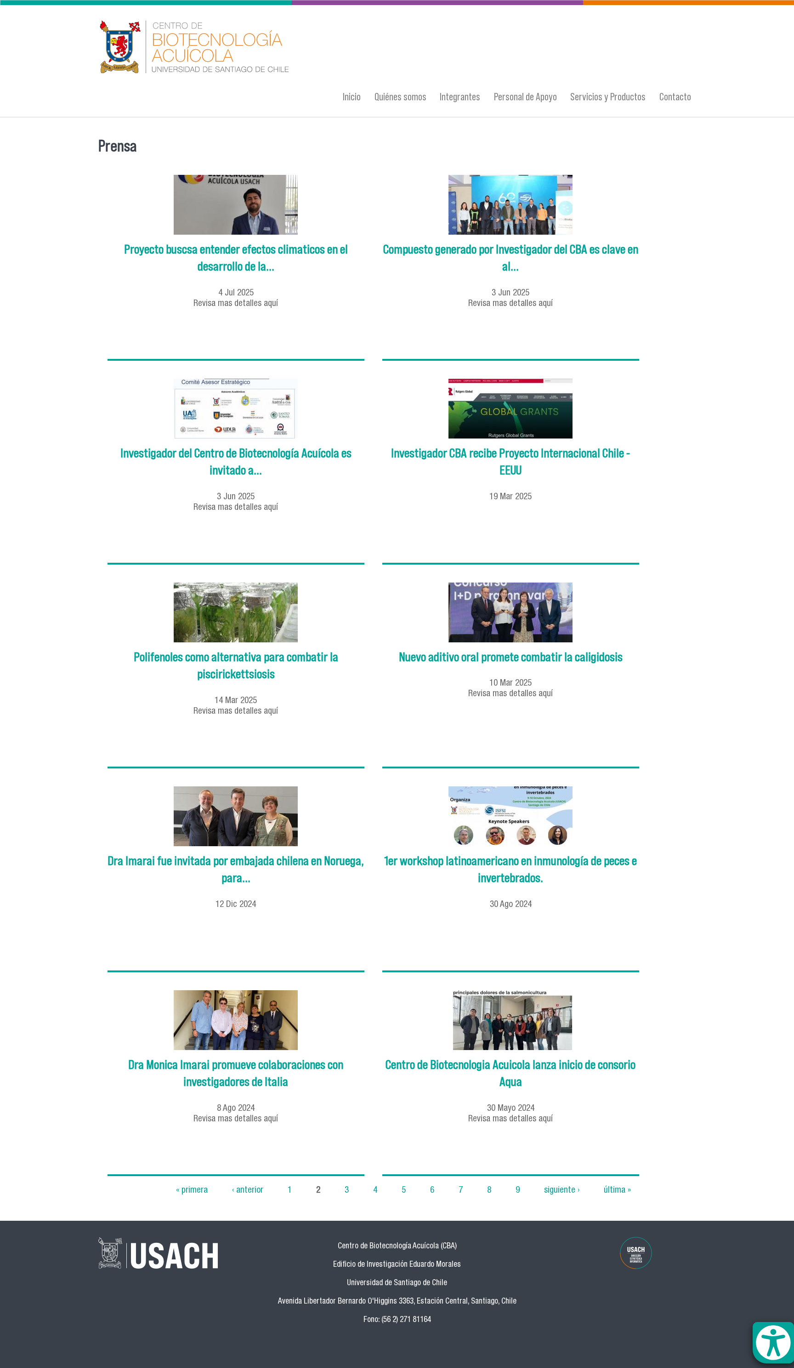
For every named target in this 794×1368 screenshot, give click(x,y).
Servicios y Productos (608, 96)
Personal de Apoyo (525, 96)
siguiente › (561, 1190)
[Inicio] (307, 47)
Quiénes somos (400, 96)
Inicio (352, 96)
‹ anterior (247, 1190)
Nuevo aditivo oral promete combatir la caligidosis (511, 657)
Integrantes (460, 96)
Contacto (675, 96)
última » (617, 1190)
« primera (192, 1190)
